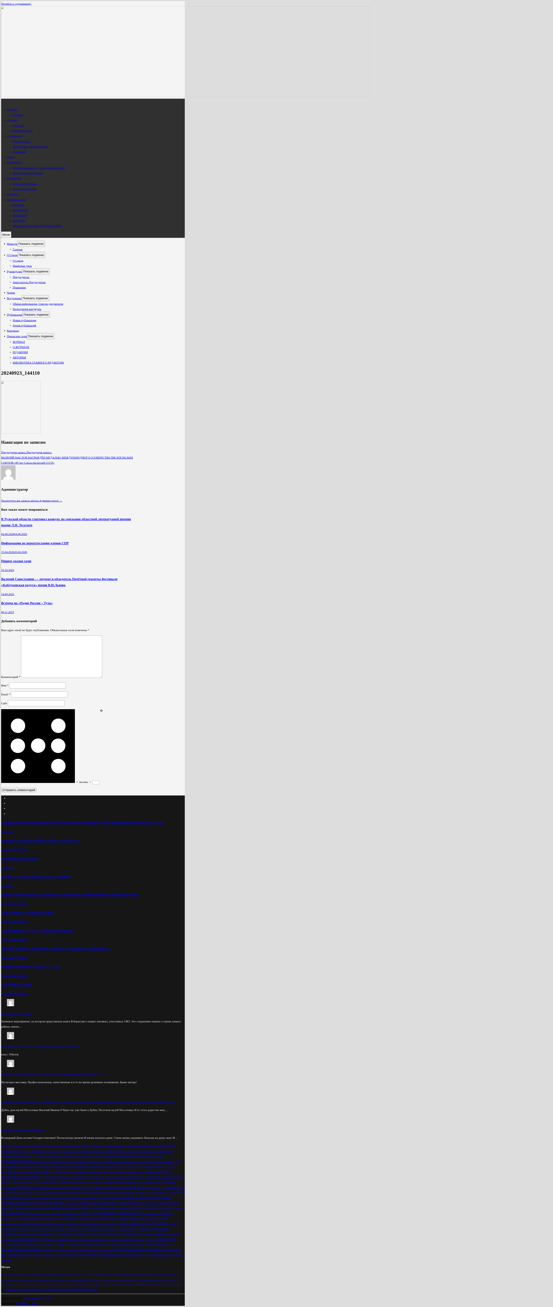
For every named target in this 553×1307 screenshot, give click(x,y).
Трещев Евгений (11, 1239)
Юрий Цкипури (167, 1254)
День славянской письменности (124, 1177)
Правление (19, 152)
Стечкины (173, 1234)
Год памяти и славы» (152, 1166)
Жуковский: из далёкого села (142, 1182)
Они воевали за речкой (36, 1213)
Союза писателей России (136, 1234)
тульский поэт (120, 1239)
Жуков (105, 1182)
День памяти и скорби (56, 1177)
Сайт (4, 703)
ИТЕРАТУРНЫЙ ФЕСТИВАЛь (27, 1192)
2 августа (6, 1145)
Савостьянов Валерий (80, 1228)
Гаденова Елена (77, 1166)
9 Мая (84, 1145)
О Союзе (12, 120)
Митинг (74, 1202)
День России (96, 1177)
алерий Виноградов (39, 1151)
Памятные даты (23, 131)
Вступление (14, 162)
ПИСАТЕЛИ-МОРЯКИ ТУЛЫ (117, 1213)
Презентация (27, 1223)
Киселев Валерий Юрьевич (102, 1192)
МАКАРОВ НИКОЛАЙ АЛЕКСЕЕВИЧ (148, 1197)
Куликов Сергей (47, 1197)
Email (5, 694)
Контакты (12, 194)
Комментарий (10, 676)
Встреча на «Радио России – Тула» (27, 603)
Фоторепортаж (93, 1249)
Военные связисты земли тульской (127, 1161)
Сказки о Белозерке (124, 1228)
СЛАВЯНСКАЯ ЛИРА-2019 (18, 1234)
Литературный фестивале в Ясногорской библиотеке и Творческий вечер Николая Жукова (69, 894)
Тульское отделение (142, 1239)
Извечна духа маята (161, 1187)
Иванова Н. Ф (127, 1187)
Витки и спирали (68, 1161)
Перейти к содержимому (16, 3)
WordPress (22, 1303)
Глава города (131, 1166)
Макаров (76, 1197)
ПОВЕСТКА (8, 1218)
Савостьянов (58, 1228)
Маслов (64, 1202)
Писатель (141, 1213)
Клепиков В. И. (128, 1192)
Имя (4, 685)
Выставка (30, 1166)
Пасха (94, 1213)
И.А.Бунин (111, 1187)
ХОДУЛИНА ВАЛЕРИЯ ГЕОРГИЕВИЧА (139, 1249)
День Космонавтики (150, 1171)
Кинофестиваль (74, 1192)
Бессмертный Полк (97, 1151)
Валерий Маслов (91, 1156)
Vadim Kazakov (32, 1298)
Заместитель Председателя (30, 146)
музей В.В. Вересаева (14, 1208)
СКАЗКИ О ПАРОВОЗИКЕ (153, 1228)
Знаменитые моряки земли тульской (58, 1187)
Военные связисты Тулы (163, 1161)
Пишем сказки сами (16, 561)
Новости (12, 109)
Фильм (78, 1249)
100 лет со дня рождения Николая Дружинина (35, 876)
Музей (176, 1202)
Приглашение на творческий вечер (27, 912)
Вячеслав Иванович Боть (52, 1166)
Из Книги (142, 1187)
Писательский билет (160, 1213)
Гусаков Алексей (24, 1171)
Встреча (19, 1166)
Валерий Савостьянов (116, 1156)
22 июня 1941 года (24, 1145)
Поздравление (67, 1218)
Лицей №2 (63, 1197)
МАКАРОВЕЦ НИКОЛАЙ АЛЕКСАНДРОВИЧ (30, 1202)
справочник (159, 1234)
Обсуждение (100, 1208)
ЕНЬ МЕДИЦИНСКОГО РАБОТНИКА (34, 1182)
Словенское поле (46, 1234)
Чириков (27, 1254)
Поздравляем (85, 1218)
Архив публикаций (24, 189)
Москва (167, 1202)
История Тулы (100, 1274)
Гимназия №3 (113, 1166)
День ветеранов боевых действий (86, 1171)
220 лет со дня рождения (51, 1145)
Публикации (14, 178)
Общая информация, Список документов (39, 168)
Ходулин (108, 1249)
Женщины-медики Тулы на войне (79, 1182)
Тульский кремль (100, 1239)
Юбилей (152, 1254)
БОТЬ (77, 1156)
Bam (34, 1303)
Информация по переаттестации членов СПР (35, 543)
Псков (60, 1223)
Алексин (20, 1151)
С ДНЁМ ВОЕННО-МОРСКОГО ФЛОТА (142, 1223)
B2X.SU (48, 1298)
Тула (37, 1239)
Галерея (18, 115)
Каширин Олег (55, 1192)
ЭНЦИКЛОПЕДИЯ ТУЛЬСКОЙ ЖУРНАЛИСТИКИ (97, 1254)
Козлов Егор (162, 1192)
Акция (154, 1145)
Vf (89, 1145)
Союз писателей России (105, 1234)
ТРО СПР (27, 1239)
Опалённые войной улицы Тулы (70, 1213)
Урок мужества (64, 1249)
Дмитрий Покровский (158, 1177)
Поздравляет (101, 1218)
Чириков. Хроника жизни (49, 1254)
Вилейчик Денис (47, 1161)
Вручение (7, 1166)
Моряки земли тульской (146, 1202)
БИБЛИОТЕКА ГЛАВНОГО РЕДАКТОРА (37, 226)
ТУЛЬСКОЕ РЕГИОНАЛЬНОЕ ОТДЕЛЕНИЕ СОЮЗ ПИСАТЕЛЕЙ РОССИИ (51, 1289)
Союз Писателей (80, 1234)
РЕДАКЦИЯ (20, 215)
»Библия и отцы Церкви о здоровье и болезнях (120, 1145)
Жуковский (116, 1182)
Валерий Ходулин (141, 1156)
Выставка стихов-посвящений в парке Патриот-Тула (40, 840)
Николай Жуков (59, 1208)
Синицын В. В (103, 1228)
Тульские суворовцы (76, 1239)
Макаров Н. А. (91, 1197)
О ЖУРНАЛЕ (20, 210)
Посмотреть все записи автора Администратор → (31, 500)
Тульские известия (51, 1239)
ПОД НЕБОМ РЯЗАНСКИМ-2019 (37, 1218)
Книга (142, 1192)
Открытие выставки (16, 984)
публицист (71, 1223)
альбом (55, 1151)
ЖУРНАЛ (18, 205)
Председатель (22, 141)
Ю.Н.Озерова (138, 1254)
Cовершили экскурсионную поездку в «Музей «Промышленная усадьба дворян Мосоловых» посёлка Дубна (82, 822)
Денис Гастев (44, 1171)
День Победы (79, 1177)
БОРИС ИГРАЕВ (63, 1156)
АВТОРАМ (19, 220)
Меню (6, 234)
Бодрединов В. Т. (24, 1156)
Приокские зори (16, 200)
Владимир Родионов (92, 1161)
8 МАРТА (73, 1145)
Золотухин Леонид (92, 1187)
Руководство (14, 136)
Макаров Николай (112, 1197)
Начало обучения (38, 1208)
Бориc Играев (43, 1156)
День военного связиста (122, 1171)
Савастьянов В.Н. (39, 1228)
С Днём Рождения (169, 1280)
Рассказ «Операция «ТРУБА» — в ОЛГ (30, 966)
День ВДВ (59, 1171)
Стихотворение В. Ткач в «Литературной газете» (37, 930)
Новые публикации (25, 184)
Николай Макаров (81, 1208)
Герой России (96, 1166)
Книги (151, 1192)
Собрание (63, 1234)
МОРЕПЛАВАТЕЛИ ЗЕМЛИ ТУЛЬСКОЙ (105, 1202)
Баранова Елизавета (73, 1151)
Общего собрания (119, 1208)
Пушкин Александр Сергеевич (97, 1223)
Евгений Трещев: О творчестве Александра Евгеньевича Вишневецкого (55, 948)
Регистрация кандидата (28, 173)
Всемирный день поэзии (19, 858)
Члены (11, 157)
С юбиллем (21, 1228)
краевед (32, 1197)
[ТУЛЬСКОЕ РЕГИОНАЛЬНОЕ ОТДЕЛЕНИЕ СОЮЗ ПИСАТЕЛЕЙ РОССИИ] (185, 96)
